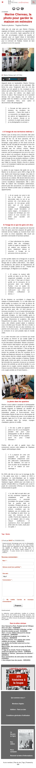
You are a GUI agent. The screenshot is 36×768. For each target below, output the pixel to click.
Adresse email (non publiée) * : (12, 567)
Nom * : (4, 560)
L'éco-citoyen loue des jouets (12, 660)
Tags (23, 762)
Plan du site (17, 762)
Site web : (5, 573)
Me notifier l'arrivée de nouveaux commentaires (18, 600)
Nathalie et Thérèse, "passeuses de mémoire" (17, 653)
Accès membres (8, 762)
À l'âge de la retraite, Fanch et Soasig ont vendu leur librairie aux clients (16, 650)
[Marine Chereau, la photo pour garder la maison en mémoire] (18, 48)
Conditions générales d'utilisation (18, 715)
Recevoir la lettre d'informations (21, 755)
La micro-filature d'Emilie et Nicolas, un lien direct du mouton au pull (17, 630)
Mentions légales (18, 703)
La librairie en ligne (13, 734)
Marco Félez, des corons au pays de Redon (17, 646)
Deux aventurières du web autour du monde (17, 657)
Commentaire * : (7, 580)
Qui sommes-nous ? (18, 698)
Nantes (8, 534)
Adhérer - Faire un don (18, 709)
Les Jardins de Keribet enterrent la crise (16, 643)
